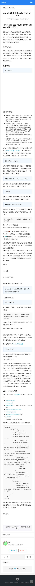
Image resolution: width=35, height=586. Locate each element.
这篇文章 (17, 394)
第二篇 (12, 150)
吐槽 (7, 8)
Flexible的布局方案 (17, 344)
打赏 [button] (13, 550)
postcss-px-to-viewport (13, 414)
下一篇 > (29, 557)
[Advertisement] (17, 91)
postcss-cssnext (11, 412)
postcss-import (10, 400)
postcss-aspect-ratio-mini (13, 409)
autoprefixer (9, 405)
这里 (6, 236)
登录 (14, 568)
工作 (10, 8)
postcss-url (9, 403)
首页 (4, 8)
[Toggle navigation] (31, 2)
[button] (22, 550)
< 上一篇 (5, 557)
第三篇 (18, 150)
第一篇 (7, 150)
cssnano (8, 417)
